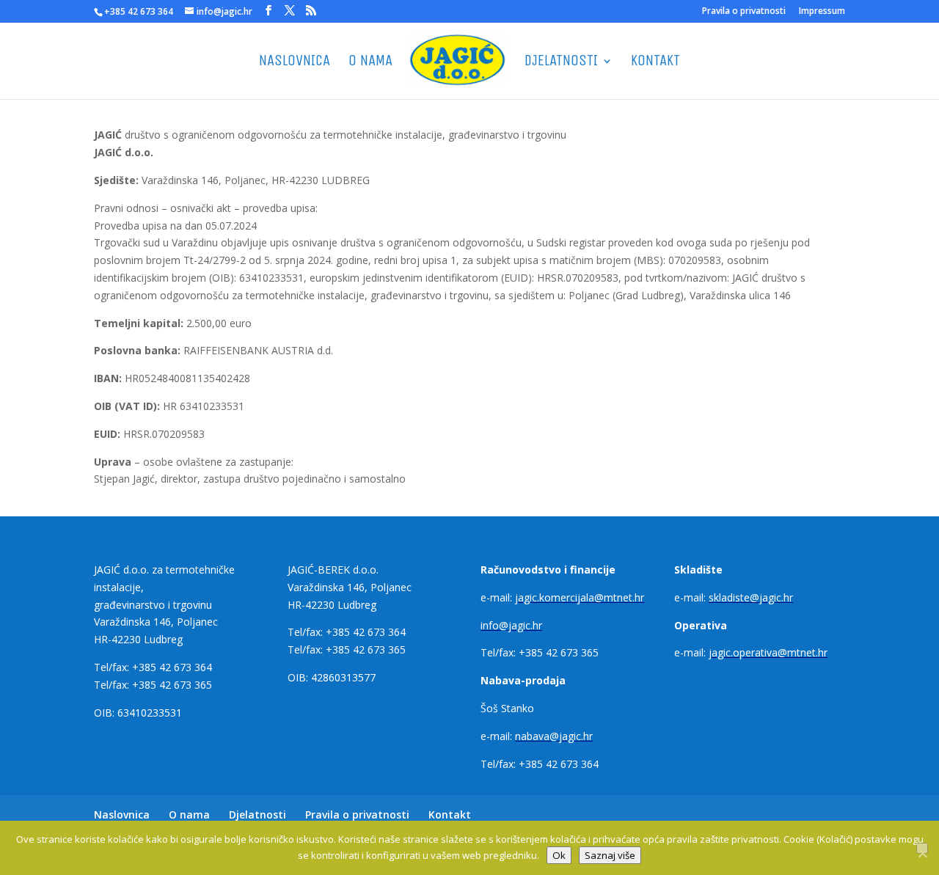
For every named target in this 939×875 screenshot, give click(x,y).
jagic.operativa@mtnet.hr (768, 652)
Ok (559, 855)
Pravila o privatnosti (744, 12)
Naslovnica (294, 63)
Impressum (822, 12)
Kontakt (655, 63)
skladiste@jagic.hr (751, 597)
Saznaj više (610, 855)
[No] (922, 848)
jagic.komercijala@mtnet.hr (579, 597)
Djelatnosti (561, 63)
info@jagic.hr (511, 625)
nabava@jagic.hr (554, 736)
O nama (370, 63)
